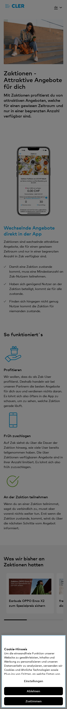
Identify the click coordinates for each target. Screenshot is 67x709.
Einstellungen (33, 681)
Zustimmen (33, 701)
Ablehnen (33, 691)
